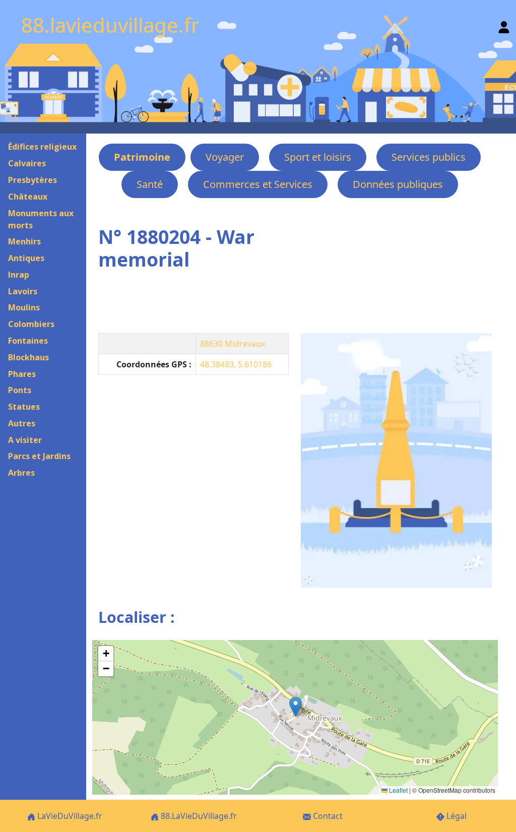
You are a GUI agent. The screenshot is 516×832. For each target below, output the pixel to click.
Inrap (18, 274)
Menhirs (24, 241)
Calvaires (27, 163)
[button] (295, 706)
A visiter (25, 439)
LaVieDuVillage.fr (68, 815)
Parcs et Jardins (39, 456)
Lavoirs (22, 291)
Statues (24, 406)
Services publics (429, 157)
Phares (22, 373)
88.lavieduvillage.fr (110, 25)
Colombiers (31, 324)
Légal (455, 815)
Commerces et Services (257, 184)
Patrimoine (142, 157)
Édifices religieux (42, 146)
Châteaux (27, 196)
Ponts (19, 390)
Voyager (225, 157)
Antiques (26, 258)
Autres (21, 423)
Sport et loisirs (317, 157)
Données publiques (398, 184)
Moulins (24, 307)
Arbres (21, 472)
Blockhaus (28, 357)
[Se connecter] (504, 25)
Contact (327, 815)
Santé (150, 184)
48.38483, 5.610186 (236, 364)
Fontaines (28, 340)
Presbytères (32, 179)
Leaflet (398, 790)
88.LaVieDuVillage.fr (198, 815)
